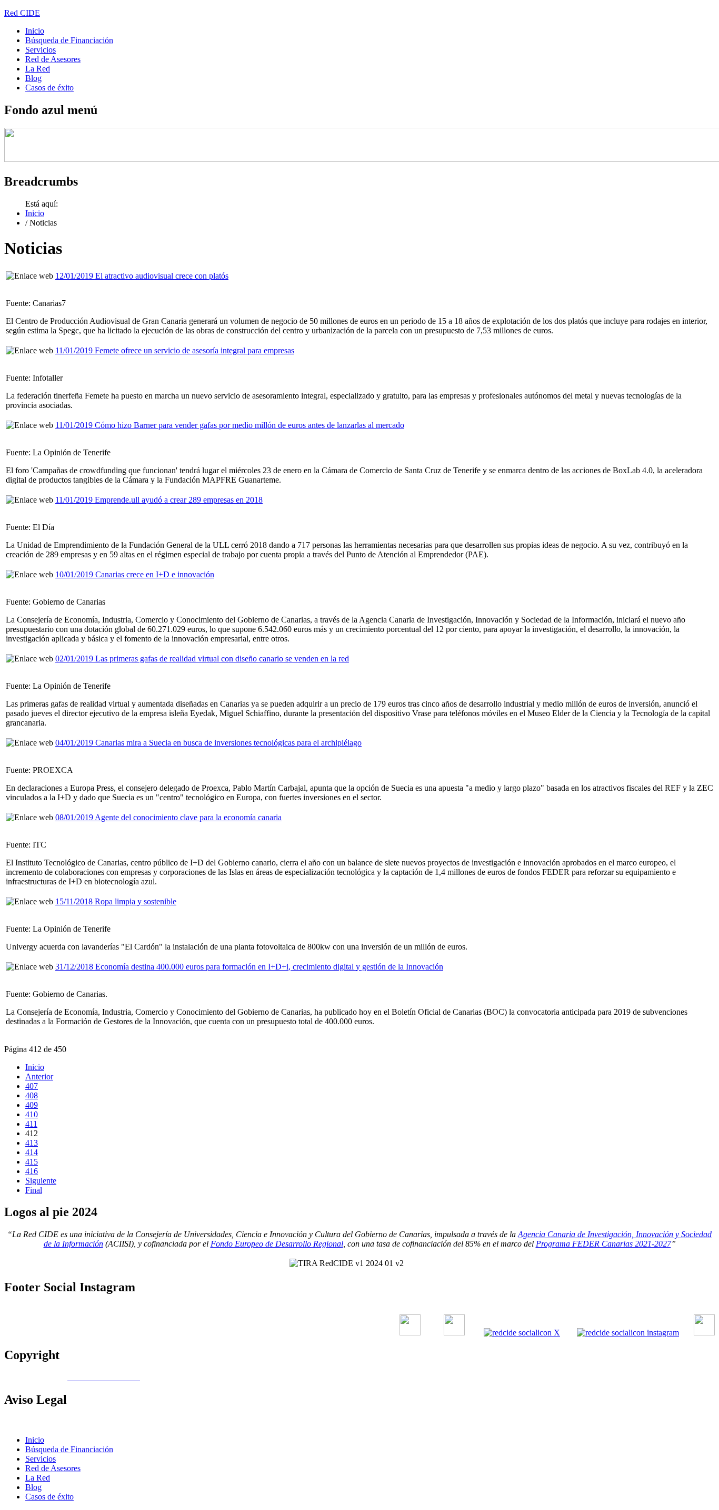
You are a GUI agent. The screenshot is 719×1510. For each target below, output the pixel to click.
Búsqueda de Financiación (69, 40)
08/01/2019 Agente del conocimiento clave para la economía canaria (168, 817)
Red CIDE (22, 12)
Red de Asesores (53, 59)
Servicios (40, 49)
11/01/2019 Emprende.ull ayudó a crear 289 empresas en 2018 (159, 499)
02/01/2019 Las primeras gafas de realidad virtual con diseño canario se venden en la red (202, 658)
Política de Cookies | (513, 1421)
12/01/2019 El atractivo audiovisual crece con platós (141, 275)
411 (31, 1123)
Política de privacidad (679, 1421)
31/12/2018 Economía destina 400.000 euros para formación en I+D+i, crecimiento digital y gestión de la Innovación (249, 966)
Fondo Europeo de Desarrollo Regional (277, 1243)
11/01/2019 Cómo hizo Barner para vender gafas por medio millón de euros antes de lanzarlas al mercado (229, 425)
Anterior (39, 1076)
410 (31, 1114)
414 (31, 1152)
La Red (37, 68)
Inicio (34, 30)
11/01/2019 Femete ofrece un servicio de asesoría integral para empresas (174, 350)
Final (33, 1190)
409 (31, 1104)
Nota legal (620, 1421)
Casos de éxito (49, 87)
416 (31, 1171)
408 (31, 1095)
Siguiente (40, 1180)
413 (31, 1142)
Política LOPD (572, 1421)
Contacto (457, 1421)
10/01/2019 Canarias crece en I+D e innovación (134, 574)
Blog (33, 78)
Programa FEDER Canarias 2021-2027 (603, 1243)
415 (31, 1161)
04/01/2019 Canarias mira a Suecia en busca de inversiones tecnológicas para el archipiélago (208, 742)
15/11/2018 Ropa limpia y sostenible (115, 901)
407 (31, 1086)
